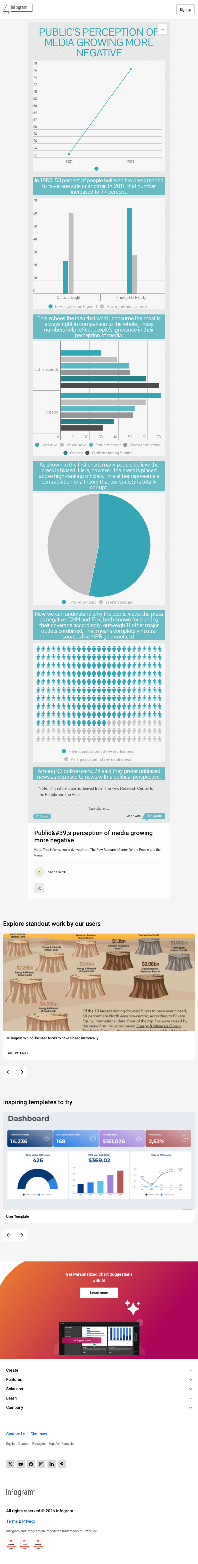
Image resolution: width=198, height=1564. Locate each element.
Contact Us (15, 1433)
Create (12, 1370)
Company (14, 1407)
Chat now (38, 1433)
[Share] (39, 888)
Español (54, 1444)
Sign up (185, 9)
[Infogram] (17, 9)
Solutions (14, 1388)
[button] (99, 169)
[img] (65, 277)
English (11, 1444)
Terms (12, 1521)
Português (39, 1444)
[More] (162, 29)
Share (43, 816)
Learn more (99, 1293)
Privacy (28, 1521)
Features (14, 1379)
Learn (11, 1398)
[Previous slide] (9, 1072)
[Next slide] (21, 1072)
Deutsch (24, 1444)
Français (68, 1444)
